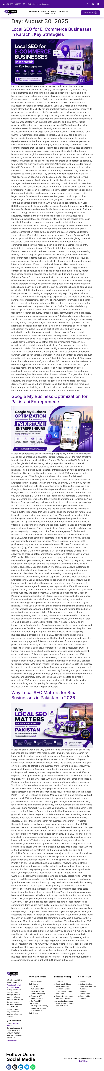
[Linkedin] (98, 4)
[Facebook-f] (87, 4)
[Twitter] (26, 1067)
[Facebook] (8, 1067)
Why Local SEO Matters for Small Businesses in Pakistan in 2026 (45, 695)
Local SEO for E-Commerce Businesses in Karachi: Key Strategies (51, 32)
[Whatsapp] (32, 1067)
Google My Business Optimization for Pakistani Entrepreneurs (49, 399)
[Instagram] (93, 4)
